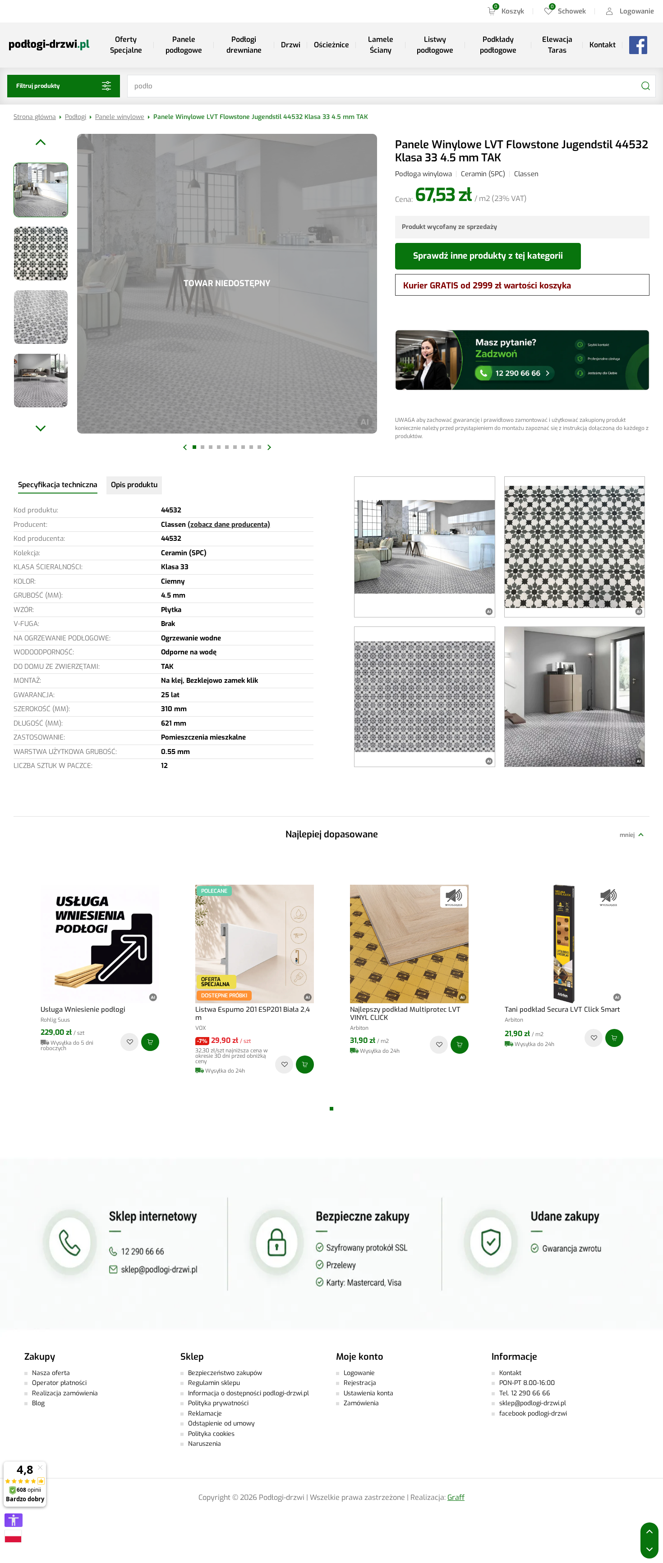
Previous (185, 447)
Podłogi (75, 117)
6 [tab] (235, 447)
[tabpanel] (227, 284)
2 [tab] (202, 447)
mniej (627, 835)
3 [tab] (210, 447)
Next (267, 447)
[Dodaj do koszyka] (150, 1042)
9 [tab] (259, 447)
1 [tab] (194, 447)
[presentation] (57, 485)
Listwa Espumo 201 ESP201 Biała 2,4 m (252, 1013)
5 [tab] (227, 447)
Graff (456, 1497)
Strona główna (35, 117)
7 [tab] (243, 447)
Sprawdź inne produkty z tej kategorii (488, 255)
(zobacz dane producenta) (229, 524)
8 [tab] (251, 447)
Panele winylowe (119, 117)
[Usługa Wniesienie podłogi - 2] (100, 944)
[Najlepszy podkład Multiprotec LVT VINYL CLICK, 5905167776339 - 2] (409, 944)
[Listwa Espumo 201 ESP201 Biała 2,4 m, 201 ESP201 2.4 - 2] (254, 944)
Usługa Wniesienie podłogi (83, 1009)
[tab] (58, 485)
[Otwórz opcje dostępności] (14, 1520)
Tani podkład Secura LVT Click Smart (562, 1009)
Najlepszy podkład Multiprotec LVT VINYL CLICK (405, 1013)
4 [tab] (219, 447)
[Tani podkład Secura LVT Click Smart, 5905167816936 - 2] (564, 944)
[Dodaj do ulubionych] (129, 1042)
